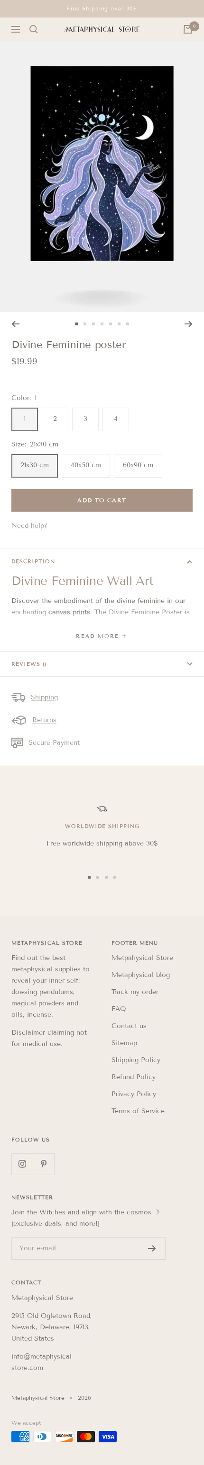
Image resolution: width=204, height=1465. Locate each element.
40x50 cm (86, 465)
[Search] (33, 29)
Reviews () (28, 664)
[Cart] (188, 29)
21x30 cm (34, 465)
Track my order (134, 992)
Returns (44, 720)
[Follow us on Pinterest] (43, 1164)
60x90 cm (138, 465)
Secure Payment (54, 743)
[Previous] (15, 324)
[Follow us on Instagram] (22, 1164)
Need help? (29, 526)
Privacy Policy (133, 1094)
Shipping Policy (135, 1060)
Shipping (44, 697)
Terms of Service (138, 1111)
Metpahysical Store (142, 958)
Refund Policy (133, 1077)
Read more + (102, 636)
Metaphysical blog (140, 975)
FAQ (118, 1009)
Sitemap (124, 1043)
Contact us (129, 1026)
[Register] (152, 1248)
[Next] (189, 324)
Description (33, 561)
